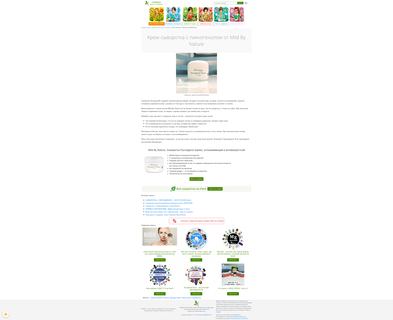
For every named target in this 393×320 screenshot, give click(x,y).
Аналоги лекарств (236, 24)
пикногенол (186, 298)
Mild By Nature (157, 298)
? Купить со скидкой (215, 189)
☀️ (6, 314)
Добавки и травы (190, 24)
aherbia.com (205, 309)
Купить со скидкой (196, 179)
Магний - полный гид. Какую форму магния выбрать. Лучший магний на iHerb (233, 254)
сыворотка (196, 298)
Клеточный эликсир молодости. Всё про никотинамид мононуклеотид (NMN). (160, 254)
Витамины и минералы (173, 24)
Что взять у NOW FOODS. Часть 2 (233, 288)
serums (166, 298)
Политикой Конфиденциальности (236, 316)
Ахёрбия (223, 301)
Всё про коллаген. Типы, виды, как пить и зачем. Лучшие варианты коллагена (196, 254)
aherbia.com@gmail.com (205, 315)
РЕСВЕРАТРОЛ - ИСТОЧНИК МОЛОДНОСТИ (196, 289)
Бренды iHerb (175, 298)
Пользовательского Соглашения (238, 318)
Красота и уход (206, 24)
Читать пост (160, 260)
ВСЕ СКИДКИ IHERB (156, 24)
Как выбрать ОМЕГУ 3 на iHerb (159, 288)
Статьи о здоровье (221, 24)
